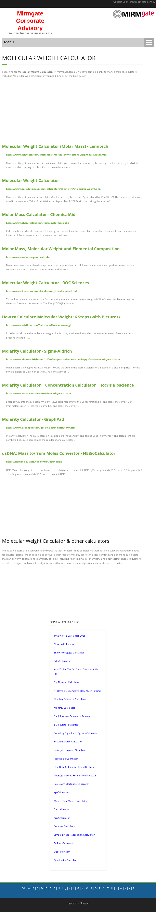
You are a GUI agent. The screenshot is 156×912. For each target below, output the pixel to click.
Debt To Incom (62, 851)
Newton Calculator (64, 644)
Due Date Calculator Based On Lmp (74, 767)
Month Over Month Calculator (70, 801)
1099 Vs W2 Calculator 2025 (70, 635)
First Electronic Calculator (68, 741)
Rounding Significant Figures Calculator (76, 733)
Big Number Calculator (67, 682)
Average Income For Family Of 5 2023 (75, 775)
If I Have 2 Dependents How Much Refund (77, 691)
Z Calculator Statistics (66, 724)
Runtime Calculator (64, 826)
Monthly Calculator (64, 707)
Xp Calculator (61, 792)
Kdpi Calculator (62, 661)
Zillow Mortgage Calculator (69, 652)
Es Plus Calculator (64, 843)
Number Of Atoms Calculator (70, 699)
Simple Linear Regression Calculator (74, 834)
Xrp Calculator (62, 818)
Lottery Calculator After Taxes (71, 750)
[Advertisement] (72, 110)
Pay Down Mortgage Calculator (71, 784)
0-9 (24, 888)
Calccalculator (62, 809)
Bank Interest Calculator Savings (72, 716)
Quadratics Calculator (66, 860)
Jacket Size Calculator (66, 758)
